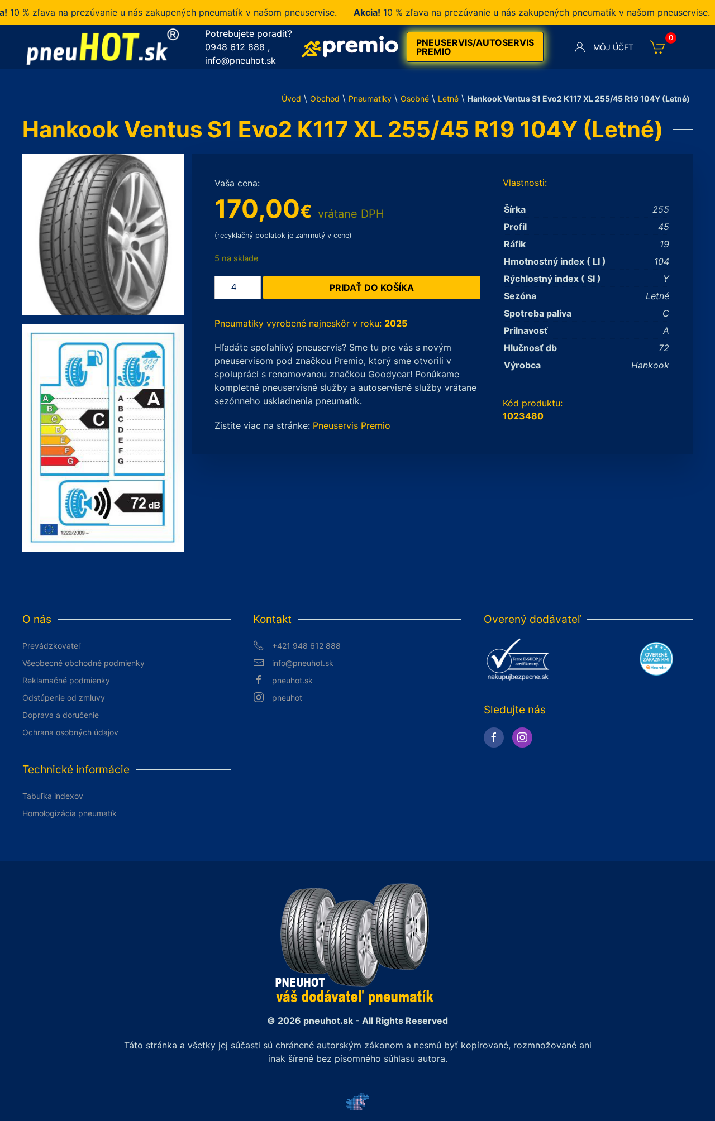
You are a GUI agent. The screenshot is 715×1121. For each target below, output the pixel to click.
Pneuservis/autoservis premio (475, 47)
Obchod (325, 98)
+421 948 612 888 (306, 645)
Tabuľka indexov (52, 796)
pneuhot (287, 697)
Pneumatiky (370, 98)
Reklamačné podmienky (66, 680)
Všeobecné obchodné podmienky (83, 663)
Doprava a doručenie (60, 715)
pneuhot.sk (292, 680)
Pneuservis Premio (351, 425)
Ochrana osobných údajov (70, 732)
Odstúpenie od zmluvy (63, 697)
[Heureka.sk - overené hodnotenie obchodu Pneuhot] (656, 658)
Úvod (291, 98)
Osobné (415, 98)
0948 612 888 (235, 46)
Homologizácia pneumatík (69, 813)
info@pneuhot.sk (240, 60)
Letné (448, 98)
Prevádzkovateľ (51, 645)
